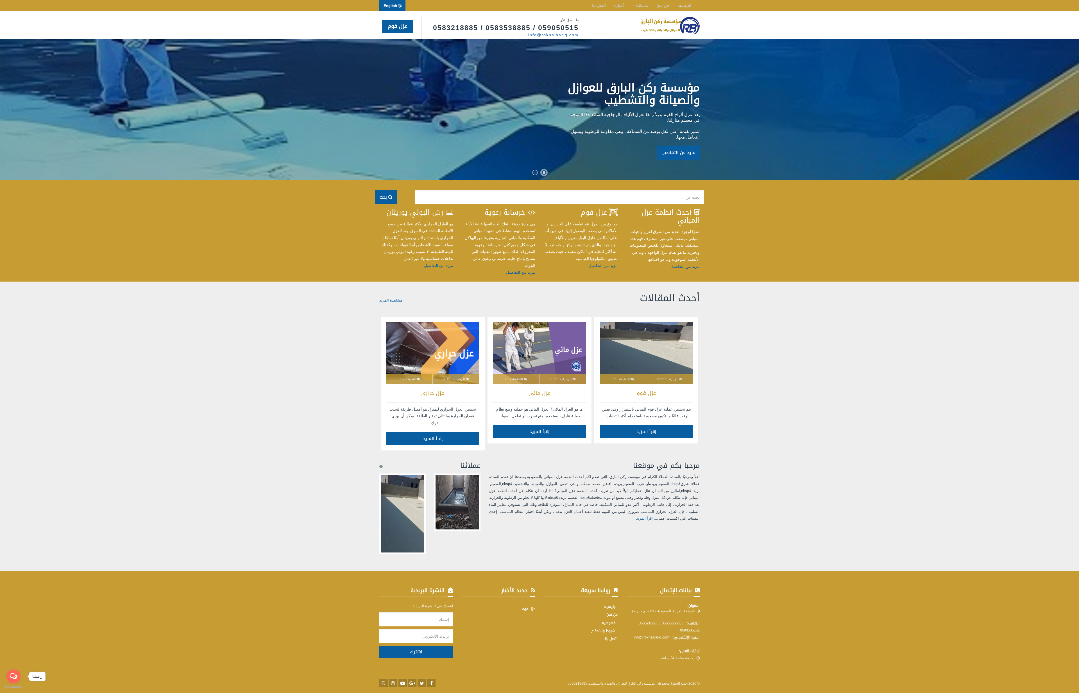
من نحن (662, 5)
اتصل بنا (599, 5)
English (391, 6)
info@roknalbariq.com (553, 35)
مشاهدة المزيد (390, 300)
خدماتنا (641, 5)
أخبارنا (619, 5)
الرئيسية (684, 5)
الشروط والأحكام (604, 630)
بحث (383, 197)
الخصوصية (610, 622)
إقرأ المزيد (646, 431)
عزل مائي (539, 393)
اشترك (416, 651)
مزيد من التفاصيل (678, 152)
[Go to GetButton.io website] (13, 687)
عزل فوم (397, 26)
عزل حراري (432, 393)
